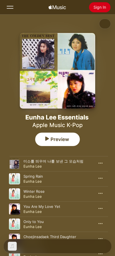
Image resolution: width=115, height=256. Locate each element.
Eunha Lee (32, 166)
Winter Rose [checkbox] (34, 191)
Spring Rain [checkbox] (33, 176)
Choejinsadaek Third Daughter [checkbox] (49, 236)
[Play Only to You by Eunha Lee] (14, 224)
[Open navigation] (10, 7)
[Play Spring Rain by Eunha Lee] (14, 178)
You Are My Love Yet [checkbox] (41, 206)
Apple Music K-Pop (57, 125)
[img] (57, 7)
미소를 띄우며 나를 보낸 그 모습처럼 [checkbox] (53, 161)
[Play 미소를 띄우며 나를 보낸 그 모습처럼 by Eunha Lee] (14, 163)
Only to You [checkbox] (33, 221)
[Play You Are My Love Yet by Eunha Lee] (14, 209)
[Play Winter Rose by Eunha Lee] (14, 193)
